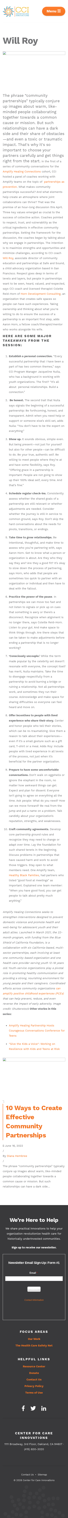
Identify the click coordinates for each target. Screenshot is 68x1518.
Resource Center (34, 1366)
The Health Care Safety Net (34, 1345)
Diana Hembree (17, 1156)
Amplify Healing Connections (22, 171)
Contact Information (34, 1300)
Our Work (34, 1339)
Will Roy (8, 258)
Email (33, 1272)
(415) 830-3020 (34, 1449)
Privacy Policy (34, 1386)
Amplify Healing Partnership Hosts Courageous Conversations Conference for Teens (37, 1030)
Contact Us (34, 1379)
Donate (34, 1373)
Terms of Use (34, 1392)
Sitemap (42, 1474)
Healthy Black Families (24, 875)
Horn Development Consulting (41, 293)
